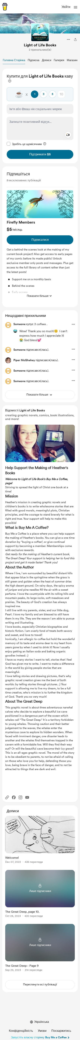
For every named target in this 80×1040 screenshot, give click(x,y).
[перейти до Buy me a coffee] (4, 6)
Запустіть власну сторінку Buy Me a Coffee (39, 1037)
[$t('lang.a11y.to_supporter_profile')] (15, 331)
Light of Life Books (40, 45)
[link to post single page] (40, 840)
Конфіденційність (21, 1031)
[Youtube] (27, 797)
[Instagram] (20, 797)
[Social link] (7, 797)
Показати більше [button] (38, 296)
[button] (75, 7)
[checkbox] (24, 143)
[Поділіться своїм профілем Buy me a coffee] (75, 39)
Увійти (66, 7)
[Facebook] (14, 797)
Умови (42, 1031)
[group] (40, 245)
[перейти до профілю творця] (40, 32)
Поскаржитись (61, 1031)
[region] (40, 116)
